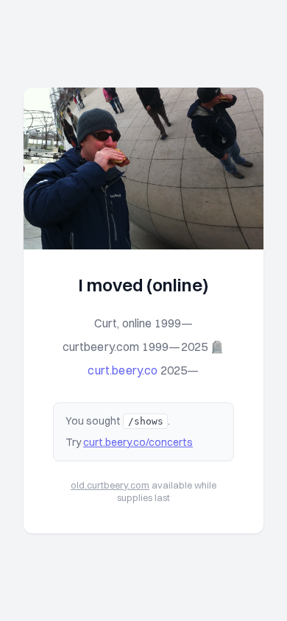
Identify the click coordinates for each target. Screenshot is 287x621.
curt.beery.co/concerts (138, 442)
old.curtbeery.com (110, 485)
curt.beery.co (122, 370)
